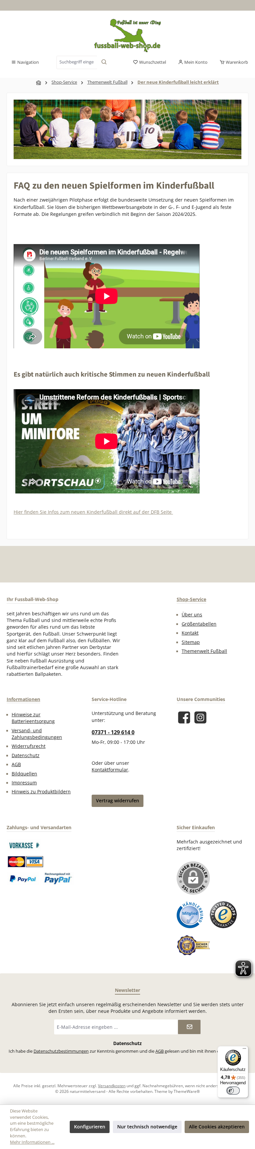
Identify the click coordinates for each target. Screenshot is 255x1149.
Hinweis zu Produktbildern (41, 792)
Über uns (192, 615)
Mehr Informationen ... (32, 1142)
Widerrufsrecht (28, 746)
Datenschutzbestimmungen (61, 1051)
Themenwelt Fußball (204, 651)
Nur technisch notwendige (147, 1126)
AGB (16, 764)
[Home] (39, 82)
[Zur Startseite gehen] (127, 35)
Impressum (24, 783)
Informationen (23, 699)
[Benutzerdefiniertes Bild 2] (25, 861)
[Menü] (244, 1050)
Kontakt (190, 633)
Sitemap (191, 642)
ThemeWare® (187, 1091)
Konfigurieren (89, 1126)
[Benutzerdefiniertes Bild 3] (23, 878)
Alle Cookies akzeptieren (217, 1126)
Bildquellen (24, 774)
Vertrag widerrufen (117, 800)
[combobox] (76, 62)
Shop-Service (191, 599)
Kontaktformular (110, 770)
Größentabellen (199, 624)
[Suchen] (104, 62)
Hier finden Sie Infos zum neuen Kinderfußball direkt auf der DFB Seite (93, 512)
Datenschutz (26, 755)
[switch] (233, 1091)
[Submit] (189, 1026)
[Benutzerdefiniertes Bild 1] (24, 845)
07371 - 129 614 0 (113, 732)
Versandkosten (112, 1085)
